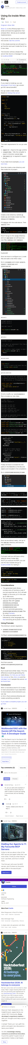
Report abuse (19, 816)
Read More (5, 761)
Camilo (7, 6)
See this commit (14, 40)
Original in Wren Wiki (7, 25)
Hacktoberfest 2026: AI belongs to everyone (12, 984)
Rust (4, 619)
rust (14, 22)
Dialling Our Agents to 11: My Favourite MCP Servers (14, 847)
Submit (7, 779)
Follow (14, 886)
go (3, 22)
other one (16, 677)
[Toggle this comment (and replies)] (2, 788)
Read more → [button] (6, 872)
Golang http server (13, 93)
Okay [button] (4, 1042)
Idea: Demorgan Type (12, 919)
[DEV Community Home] (6, 2)
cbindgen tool (5, 679)
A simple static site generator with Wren (13, 926)
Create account (21, 2)
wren (7, 22)
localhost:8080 (8, 56)
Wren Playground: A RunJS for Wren (11, 913)
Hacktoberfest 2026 (9, 993)
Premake (11, 613)
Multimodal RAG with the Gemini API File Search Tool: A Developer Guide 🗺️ (14, 732)
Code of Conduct (9, 816)
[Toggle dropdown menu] (25, 708)
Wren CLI (4, 29)
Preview (15, 779)
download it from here (8, 85)
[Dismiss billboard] (26, 1007)
